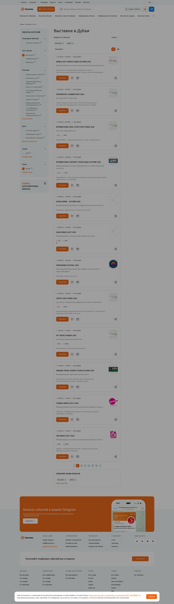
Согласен (152, 596)
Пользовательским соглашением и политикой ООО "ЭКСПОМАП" (114, 595)
